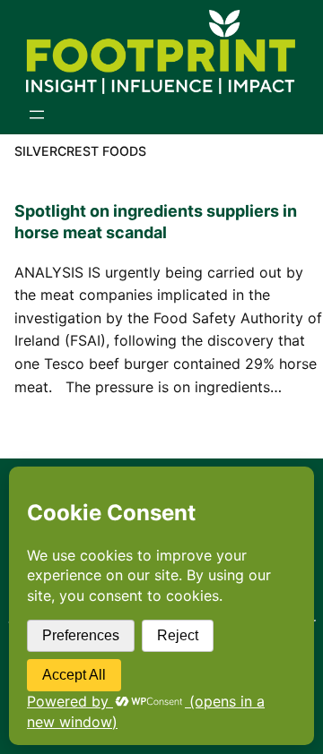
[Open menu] (37, 114)
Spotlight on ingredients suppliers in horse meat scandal (155, 221)
